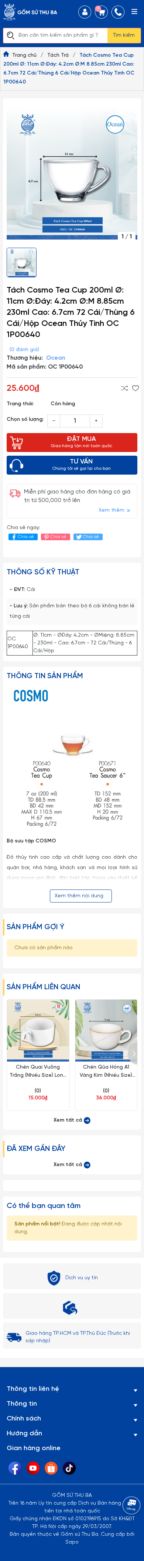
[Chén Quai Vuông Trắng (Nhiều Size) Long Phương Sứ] (38, 1031)
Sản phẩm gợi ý (35, 927)
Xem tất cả (68, 1120)
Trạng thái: (20, 404)
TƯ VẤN (81, 464)
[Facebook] (14, 1468)
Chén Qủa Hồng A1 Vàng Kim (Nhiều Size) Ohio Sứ (106, 1075)
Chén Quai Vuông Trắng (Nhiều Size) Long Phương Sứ (38, 1075)
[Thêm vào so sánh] (124, 388)
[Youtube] (33, 1468)
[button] (132, 1054)
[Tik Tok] (69, 1468)
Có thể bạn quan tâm (43, 1206)
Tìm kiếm (124, 35)
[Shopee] (51, 1468)
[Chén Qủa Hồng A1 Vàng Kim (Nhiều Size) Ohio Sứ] (106, 1031)
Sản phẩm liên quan (43, 987)
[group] (72, 174)
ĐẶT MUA (81, 442)
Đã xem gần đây (36, 1149)
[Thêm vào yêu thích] (135, 388)
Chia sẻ (26, 536)
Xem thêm (112, 510)
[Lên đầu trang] (123, 1525)
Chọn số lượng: (25, 419)
